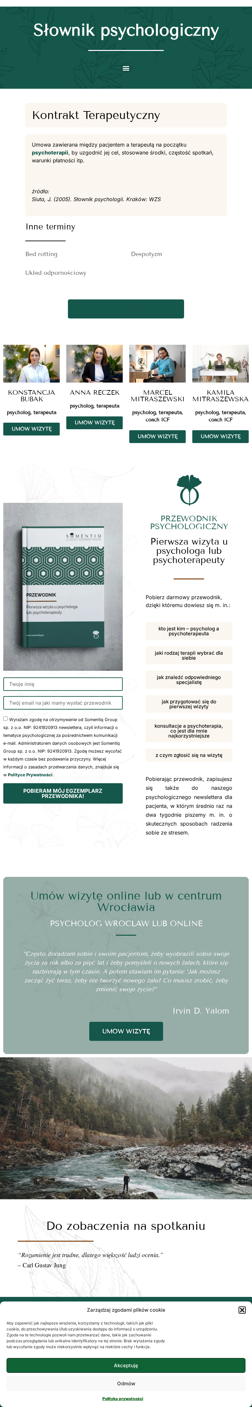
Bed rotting (41, 254)
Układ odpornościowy (55, 272)
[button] (242, 1310)
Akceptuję (126, 1365)
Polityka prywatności (122, 1398)
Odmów (126, 1383)
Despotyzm (146, 254)
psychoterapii (50, 152)
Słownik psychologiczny (126, 30)
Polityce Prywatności (30, 774)
